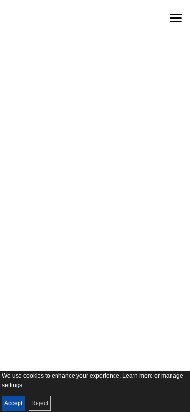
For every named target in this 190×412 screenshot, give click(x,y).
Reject (39, 403)
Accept (13, 403)
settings (12, 385)
